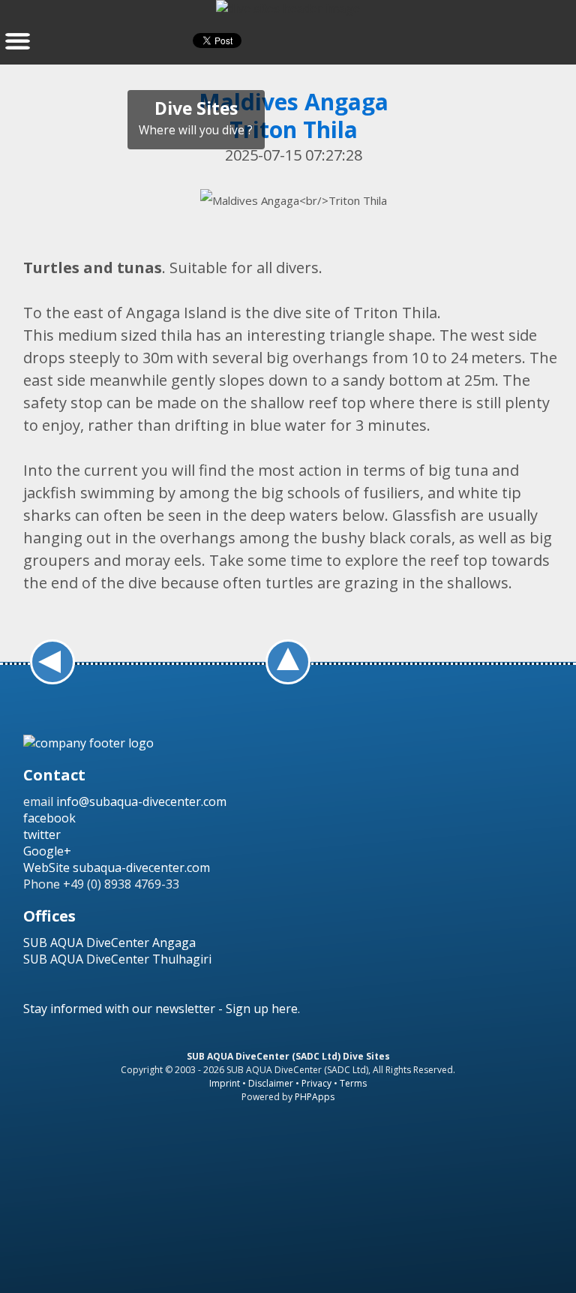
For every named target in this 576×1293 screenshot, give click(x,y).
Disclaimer (270, 1083)
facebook (49, 818)
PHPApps (314, 1096)
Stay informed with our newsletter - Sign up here (160, 1008)
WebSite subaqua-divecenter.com (116, 867)
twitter (42, 834)
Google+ (47, 851)
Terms (353, 1083)
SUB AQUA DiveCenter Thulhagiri (117, 959)
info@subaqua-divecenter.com (141, 801)
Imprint (224, 1083)
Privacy (317, 1083)
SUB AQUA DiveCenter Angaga (109, 942)
